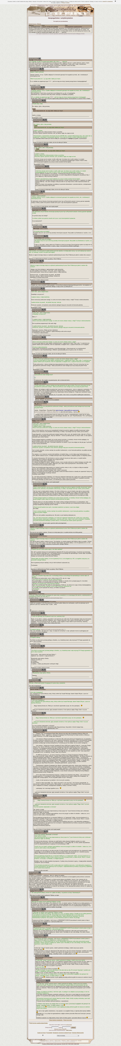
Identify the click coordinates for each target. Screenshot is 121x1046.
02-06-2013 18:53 (34, 260)
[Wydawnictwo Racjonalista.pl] (73, 14)
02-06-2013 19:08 (34, 525)
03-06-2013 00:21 (36, 100)
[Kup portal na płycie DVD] (58, 14)
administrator (72, 1041)
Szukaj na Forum (41, 1032)
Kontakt (79, 1040)
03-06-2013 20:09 (34, 534)
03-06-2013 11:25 (36, 419)
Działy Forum (32, 24)
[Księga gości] (68, 14)
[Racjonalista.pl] (60, 11)
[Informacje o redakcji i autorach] (77, 14)
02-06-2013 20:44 (40, 955)
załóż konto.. (69, 1030)
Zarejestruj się (74, 1040)
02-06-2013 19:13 (35, 282)
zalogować (69, 1024)
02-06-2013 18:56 (33, 592)
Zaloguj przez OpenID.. (60, 1029)
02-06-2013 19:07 (33, 872)
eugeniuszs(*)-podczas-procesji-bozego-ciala (50, 598)
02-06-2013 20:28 (39, 935)
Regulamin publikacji (44, 1040)
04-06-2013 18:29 (39, 236)
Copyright (54, 1041)
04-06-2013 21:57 (40, 396)
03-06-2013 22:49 (35, 546)
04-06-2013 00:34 (37, 355)
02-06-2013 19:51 (37, 923)
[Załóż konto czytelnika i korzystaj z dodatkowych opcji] (87, 14)
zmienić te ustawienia (107, 1)
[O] (40, 69)
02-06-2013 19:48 (36, 909)
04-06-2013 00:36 (36, 208)
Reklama (64, 1040)
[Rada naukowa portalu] (82, 14)
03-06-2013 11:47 (37, 795)
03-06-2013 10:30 (35, 191)
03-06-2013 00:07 (36, 309)
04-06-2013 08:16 (37, 227)
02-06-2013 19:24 (34, 625)
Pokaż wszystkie (68, 1020)
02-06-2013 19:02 (33, 680)
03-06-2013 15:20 (39, 831)
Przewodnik (49, 1032)
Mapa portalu (57, 1040)
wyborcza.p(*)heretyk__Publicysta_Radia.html (46, 412)
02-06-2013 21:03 (41, 980)
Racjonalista (48, 1041)
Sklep (68, 1040)
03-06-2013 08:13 (37, 119)
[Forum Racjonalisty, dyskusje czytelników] (49, 14)
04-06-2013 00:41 (39, 144)
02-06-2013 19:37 (34, 889)
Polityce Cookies (65, 2)
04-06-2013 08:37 (40, 166)
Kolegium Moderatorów (78, 1032)
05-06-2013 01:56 (39, 401)
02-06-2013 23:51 (34, 68)
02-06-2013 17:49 (33, 58)
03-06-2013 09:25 (37, 730)
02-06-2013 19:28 (35, 613)
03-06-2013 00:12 (35, 87)
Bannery (52, 1040)
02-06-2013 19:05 (34, 687)
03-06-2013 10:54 (35, 646)
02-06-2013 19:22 (34, 599)
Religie (39, 24)
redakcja (66, 1041)
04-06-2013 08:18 (39, 371)
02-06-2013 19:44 (36, 713)
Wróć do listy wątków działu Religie (39, 1023)
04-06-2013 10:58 (39, 382)
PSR (49, 81)
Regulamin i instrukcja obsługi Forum (62, 1032)
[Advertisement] (60, 46)
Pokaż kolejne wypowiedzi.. (56, 1020)
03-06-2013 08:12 (36, 337)
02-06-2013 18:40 (33, 247)
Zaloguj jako (48, 1027)
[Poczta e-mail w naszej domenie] (53, 14)
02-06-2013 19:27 (35, 697)
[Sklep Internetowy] (63, 14)
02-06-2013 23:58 (34, 634)
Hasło (60, 1027)
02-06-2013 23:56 (35, 288)
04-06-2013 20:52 (37, 484)
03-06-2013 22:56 (36, 571)
